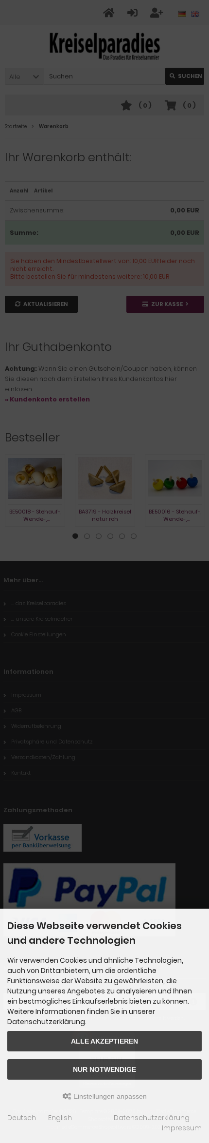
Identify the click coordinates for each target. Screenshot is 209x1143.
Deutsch (21, 1118)
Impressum (182, 1128)
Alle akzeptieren (104, 1041)
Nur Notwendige (104, 1069)
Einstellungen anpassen (109, 1096)
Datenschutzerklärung (152, 1118)
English (60, 1118)
